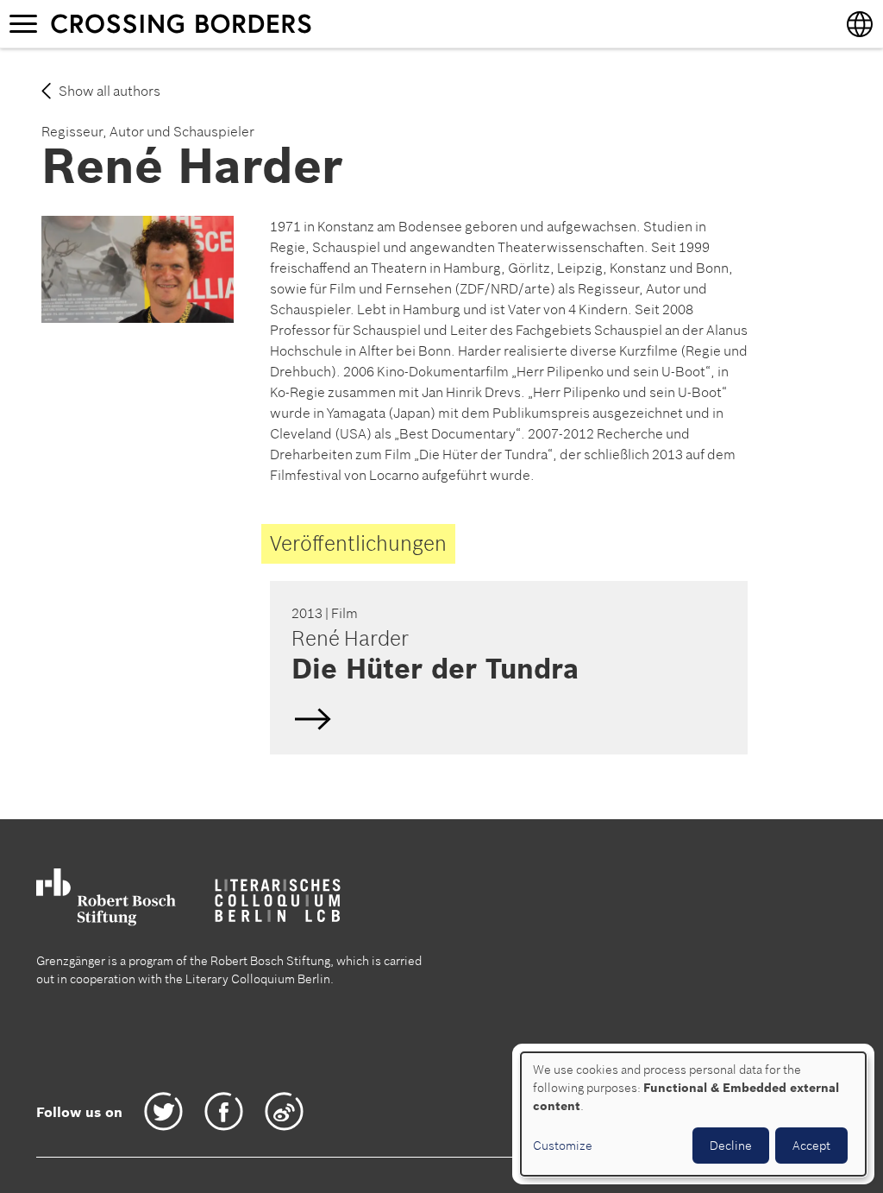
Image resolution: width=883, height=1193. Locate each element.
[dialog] (693, 1114)
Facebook (223, 1111)
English (506, 667)
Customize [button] (562, 1145)
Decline (731, 1145)
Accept (811, 1145)
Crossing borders (197, 23)
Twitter (163, 1111)
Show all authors (109, 90)
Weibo (284, 1111)
